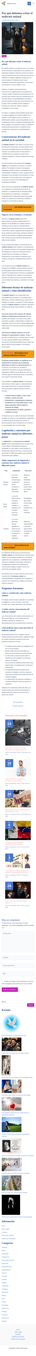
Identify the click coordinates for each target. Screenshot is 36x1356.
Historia (4, 1282)
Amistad (4, 1247)
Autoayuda (5, 1254)
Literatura (5, 1289)
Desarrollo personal (8, 1260)
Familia (4, 1273)
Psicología (5, 1305)
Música (4, 1295)
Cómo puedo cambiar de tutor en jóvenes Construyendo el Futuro (16, 871)
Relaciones (5, 1308)
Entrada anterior (18, 702)
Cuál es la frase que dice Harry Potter (16, 902)
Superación (5, 1318)
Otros (17, 20)
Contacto (4, 1232)
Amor (3, 1250)
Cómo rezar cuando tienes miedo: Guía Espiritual (17, 1217)
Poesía (4, 1302)
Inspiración (5, 1286)
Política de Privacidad (8, 1238)
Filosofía (4, 1276)
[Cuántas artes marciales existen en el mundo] (11, 1164)
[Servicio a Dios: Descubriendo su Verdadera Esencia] (11, 1124)
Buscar (4, 1002)
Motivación (5, 1292)
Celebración (5, 1257)
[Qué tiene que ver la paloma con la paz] (11, 1023)
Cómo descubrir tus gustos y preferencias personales (15, 780)
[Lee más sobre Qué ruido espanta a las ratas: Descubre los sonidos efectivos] (18, 732)
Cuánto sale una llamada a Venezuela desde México (14, 843)
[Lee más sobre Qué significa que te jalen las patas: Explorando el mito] (18, 798)
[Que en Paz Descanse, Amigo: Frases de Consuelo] (11, 1146)
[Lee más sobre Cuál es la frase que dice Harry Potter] (18, 890)
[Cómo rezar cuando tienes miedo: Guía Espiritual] (11, 1205)
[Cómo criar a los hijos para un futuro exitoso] (11, 1044)
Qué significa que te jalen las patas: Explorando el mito (17, 810)
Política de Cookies (8, 1235)
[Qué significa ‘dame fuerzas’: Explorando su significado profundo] (11, 1104)
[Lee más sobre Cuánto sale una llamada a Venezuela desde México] (18, 830)
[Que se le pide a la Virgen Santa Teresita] (11, 1182)
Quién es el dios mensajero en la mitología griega (17, 1077)
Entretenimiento (7, 1266)
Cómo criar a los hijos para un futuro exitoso (15, 1053)
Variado (4, 1321)
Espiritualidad (6, 1270)
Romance (5, 1315)
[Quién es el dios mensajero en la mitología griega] (6, 1065)
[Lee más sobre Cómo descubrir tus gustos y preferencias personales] (18, 767)
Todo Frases (11, 3)
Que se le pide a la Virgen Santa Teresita (14, 1192)
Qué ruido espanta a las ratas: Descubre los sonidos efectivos (16, 749)
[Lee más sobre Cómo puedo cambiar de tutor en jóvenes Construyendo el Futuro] (18, 861)
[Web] (18, 974)
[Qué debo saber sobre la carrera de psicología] (11, 1086)
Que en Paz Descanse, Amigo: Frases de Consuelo (18, 1155)
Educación (5, 1263)
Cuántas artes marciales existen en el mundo (16, 1173)
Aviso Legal (5, 1229)
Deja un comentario (10, 752)
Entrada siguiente (17, 706)
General (4, 1279)
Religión (4, 1311)
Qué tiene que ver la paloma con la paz (14, 1035)
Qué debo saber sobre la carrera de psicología (16, 1095)
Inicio (3, 1226)
